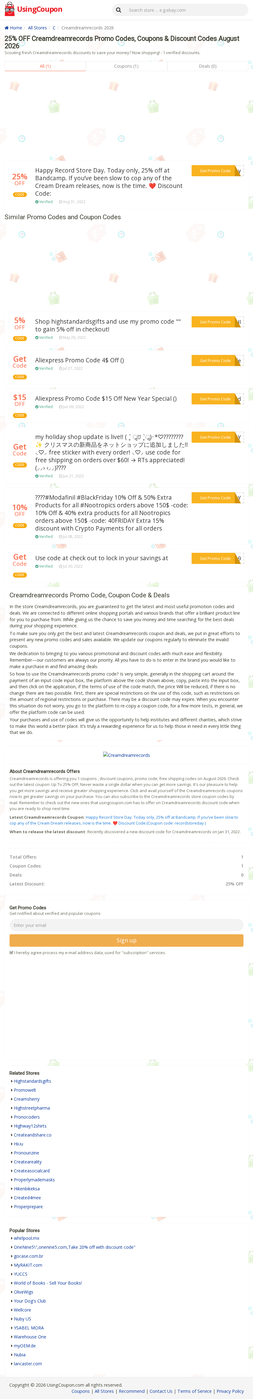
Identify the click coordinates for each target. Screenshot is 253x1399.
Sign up (127, 940)
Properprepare (28, 1206)
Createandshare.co (33, 1135)
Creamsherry (26, 1099)
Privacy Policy (230, 1391)
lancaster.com (28, 1364)
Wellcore (22, 1310)
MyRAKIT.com (28, 1265)
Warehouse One (30, 1337)
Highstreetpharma (32, 1108)
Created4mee (27, 1198)
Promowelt (25, 1090)
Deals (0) (208, 66)
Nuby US (22, 1319)
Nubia (20, 1355)
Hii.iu (18, 1144)
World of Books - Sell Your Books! (48, 1283)
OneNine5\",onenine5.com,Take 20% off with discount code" (74, 1247)
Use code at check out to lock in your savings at (101, 558)
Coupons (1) (126, 66)
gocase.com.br (28, 1256)
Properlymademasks (34, 1180)
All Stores (37, 28)
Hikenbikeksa (27, 1189)
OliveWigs (23, 1292)
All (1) (45, 66)
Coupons (81, 1391)
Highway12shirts (30, 1126)
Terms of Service (194, 1391)
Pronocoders (27, 1117)
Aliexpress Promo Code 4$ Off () (79, 360)
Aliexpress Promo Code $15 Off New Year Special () (105, 399)
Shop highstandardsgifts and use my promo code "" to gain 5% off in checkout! (108, 325)
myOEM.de (25, 1346)
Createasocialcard (32, 1171)
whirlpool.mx (26, 1238)
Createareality (28, 1162)
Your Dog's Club (30, 1301)
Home (15, 28)
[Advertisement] (126, 117)
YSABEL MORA (29, 1328)
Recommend (132, 1391)
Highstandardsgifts (32, 1081)
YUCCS (20, 1274)
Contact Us (161, 1391)
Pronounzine (26, 1153)
